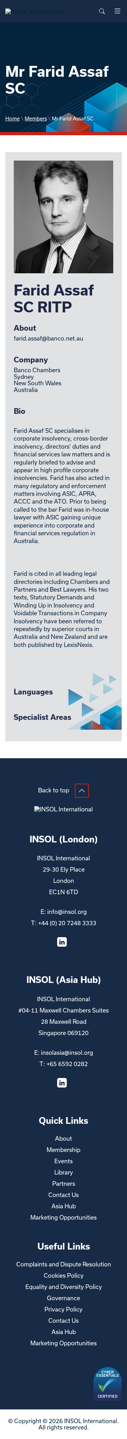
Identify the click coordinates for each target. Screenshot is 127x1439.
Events (63, 1161)
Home (12, 119)
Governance (63, 1298)
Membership (63, 1149)
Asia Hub (64, 1206)
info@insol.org (67, 911)
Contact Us (63, 1194)
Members (36, 119)
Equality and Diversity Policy (63, 1286)
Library (63, 1172)
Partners (63, 1183)
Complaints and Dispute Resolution (63, 1264)
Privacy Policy (63, 1309)
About (63, 1138)
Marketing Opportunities (63, 1217)
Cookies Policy (64, 1275)
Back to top (53, 790)
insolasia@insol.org (67, 1052)
